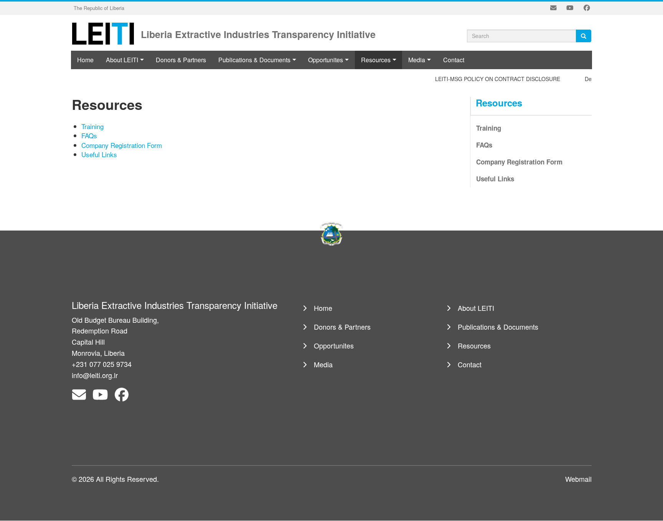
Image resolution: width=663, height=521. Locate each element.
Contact (453, 59)
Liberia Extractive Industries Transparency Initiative (258, 33)
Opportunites (325, 59)
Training (92, 126)
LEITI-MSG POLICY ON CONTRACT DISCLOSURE (490, 79)
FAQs (89, 135)
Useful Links (99, 154)
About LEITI (122, 59)
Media (416, 59)
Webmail (578, 479)
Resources (376, 59)
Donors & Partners (181, 59)
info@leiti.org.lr (95, 375)
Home (85, 59)
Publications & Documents (254, 59)
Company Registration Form (121, 145)
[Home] (105, 33)
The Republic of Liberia (99, 8)
